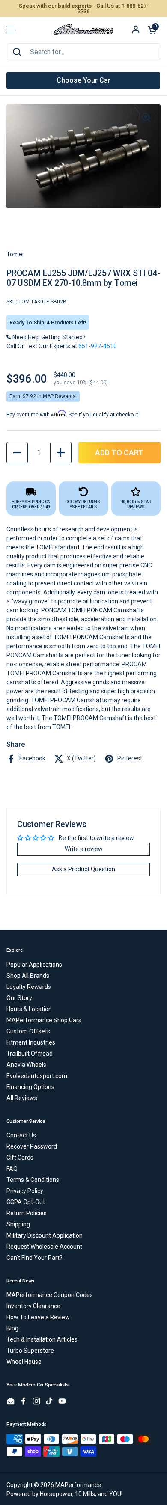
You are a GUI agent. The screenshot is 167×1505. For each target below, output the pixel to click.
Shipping (18, 1224)
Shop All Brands (27, 975)
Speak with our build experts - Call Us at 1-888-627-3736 (84, 8)
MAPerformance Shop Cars (43, 1020)
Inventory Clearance (33, 1306)
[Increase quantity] (61, 452)
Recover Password (31, 1146)
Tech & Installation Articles (42, 1339)
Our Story (19, 997)
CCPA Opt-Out (25, 1202)
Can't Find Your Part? (34, 1257)
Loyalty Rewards (28, 986)
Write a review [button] (84, 849)
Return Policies (26, 1213)
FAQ (12, 1168)
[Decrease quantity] (17, 452)
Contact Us (21, 1135)
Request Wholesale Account (44, 1246)
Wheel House (24, 1361)
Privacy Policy (24, 1190)
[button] (152, 30)
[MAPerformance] (83, 30)
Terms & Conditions (32, 1179)
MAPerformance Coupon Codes (49, 1294)
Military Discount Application (44, 1235)
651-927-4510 (97, 346)
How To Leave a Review (38, 1317)
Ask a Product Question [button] (83, 869)
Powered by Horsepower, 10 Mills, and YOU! (64, 1493)
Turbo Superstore (30, 1350)
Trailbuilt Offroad (29, 1053)
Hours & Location (29, 1009)
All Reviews (21, 1098)
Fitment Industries (30, 1042)
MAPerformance (78, 1484)
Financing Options (30, 1086)
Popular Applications (34, 964)
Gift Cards (19, 1157)
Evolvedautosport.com (36, 1075)
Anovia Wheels (26, 1064)
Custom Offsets (28, 1031)
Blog (12, 1328)
